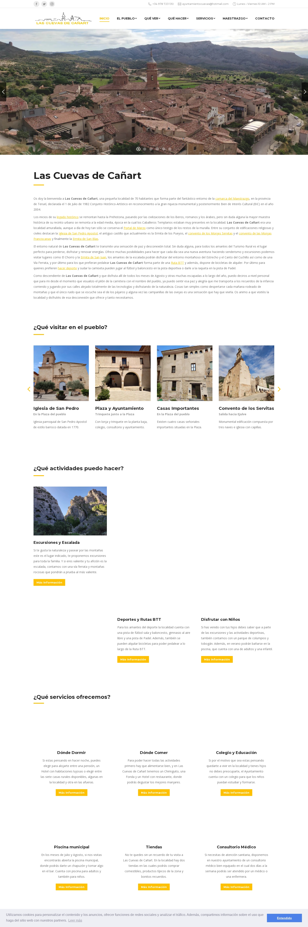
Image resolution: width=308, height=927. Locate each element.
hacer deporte (67, 268)
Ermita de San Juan (93, 257)
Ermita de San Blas (85, 239)
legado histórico (68, 217)
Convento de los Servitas (246, 408)
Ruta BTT (177, 263)
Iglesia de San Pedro (56, 408)
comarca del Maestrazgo (232, 199)
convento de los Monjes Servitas (210, 233)
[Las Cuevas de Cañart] (65, 18)
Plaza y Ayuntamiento (119, 408)
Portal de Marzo (135, 228)
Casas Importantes (178, 408)
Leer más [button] (75, 920)
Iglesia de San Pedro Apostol (78, 233)
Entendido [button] (284, 918)
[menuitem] (104, 18)
